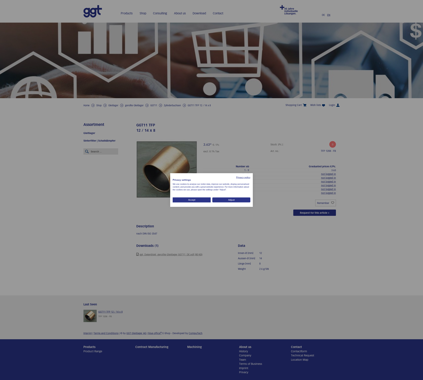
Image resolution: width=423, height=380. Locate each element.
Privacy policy (243, 177)
